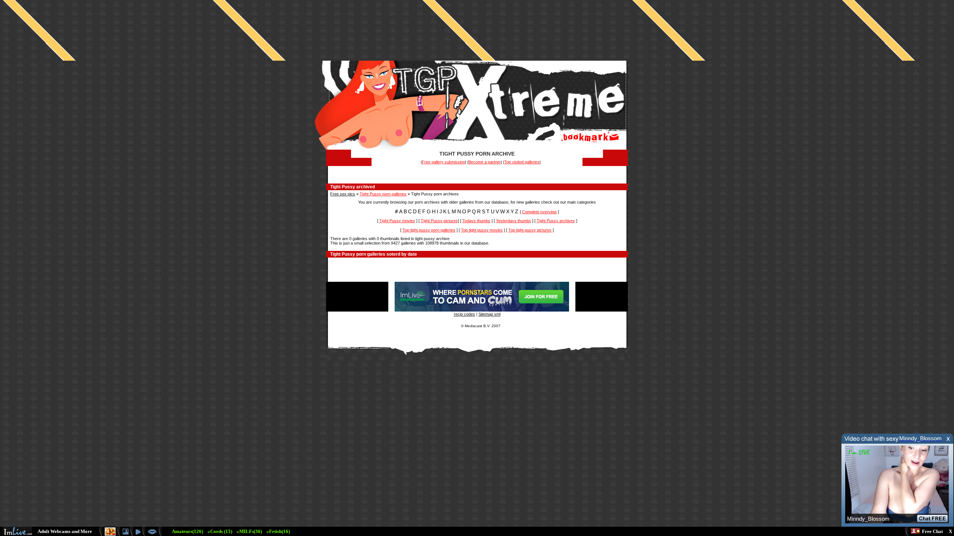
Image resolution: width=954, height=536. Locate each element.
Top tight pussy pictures (530, 230)
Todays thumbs (476, 220)
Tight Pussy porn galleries (383, 194)
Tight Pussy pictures (439, 220)
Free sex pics (342, 194)
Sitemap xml (489, 314)
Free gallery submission (443, 162)
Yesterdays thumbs (513, 220)
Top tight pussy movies (482, 230)
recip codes (464, 314)
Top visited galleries (522, 162)
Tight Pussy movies (397, 220)
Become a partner (484, 162)
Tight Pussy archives (556, 220)
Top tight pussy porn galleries (428, 230)
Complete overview (539, 212)
